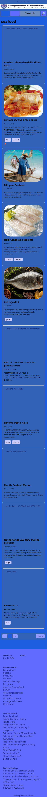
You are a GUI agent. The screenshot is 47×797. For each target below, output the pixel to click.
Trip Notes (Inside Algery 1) (16, 727)
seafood (16, 140)
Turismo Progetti (10, 713)
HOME (22, 655)
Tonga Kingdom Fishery (14, 719)
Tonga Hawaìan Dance (14, 724)
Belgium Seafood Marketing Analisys (21, 776)
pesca (8, 442)
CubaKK (7, 672)
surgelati (18, 259)
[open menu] (15, 13)
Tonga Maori (9, 730)
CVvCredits (7, 655)
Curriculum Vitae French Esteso (18, 770)
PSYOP (6, 690)
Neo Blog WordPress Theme (23, 795)
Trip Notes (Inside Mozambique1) (19, 733)
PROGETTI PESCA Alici (13, 787)
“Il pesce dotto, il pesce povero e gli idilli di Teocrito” (22, 781)
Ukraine (7, 678)
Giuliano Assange (11, 681)
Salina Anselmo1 (11, 753)
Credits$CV (8, 658)
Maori (6, 747)
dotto (8, 623)
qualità (8, 320)
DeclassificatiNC (10, 667)
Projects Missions (10, 768)
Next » (40, 636)
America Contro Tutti (13, 687)
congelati (9, 259)
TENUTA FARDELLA (12, 750)
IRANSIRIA (8, 675)
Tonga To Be (9, 721)
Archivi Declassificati (13, 692)
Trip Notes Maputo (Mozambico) (19, 744)
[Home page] (5, 13)
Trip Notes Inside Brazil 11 (16, 741)
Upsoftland (8, 704)
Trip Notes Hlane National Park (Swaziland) (18, 737)
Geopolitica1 (9, 670)
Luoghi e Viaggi (10, 716)
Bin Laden (8, 684)
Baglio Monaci (10, 758)
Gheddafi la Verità (12, 698)
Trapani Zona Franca (13, 785)
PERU (8, 140)
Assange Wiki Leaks (12, 701)
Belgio (8, 563)
